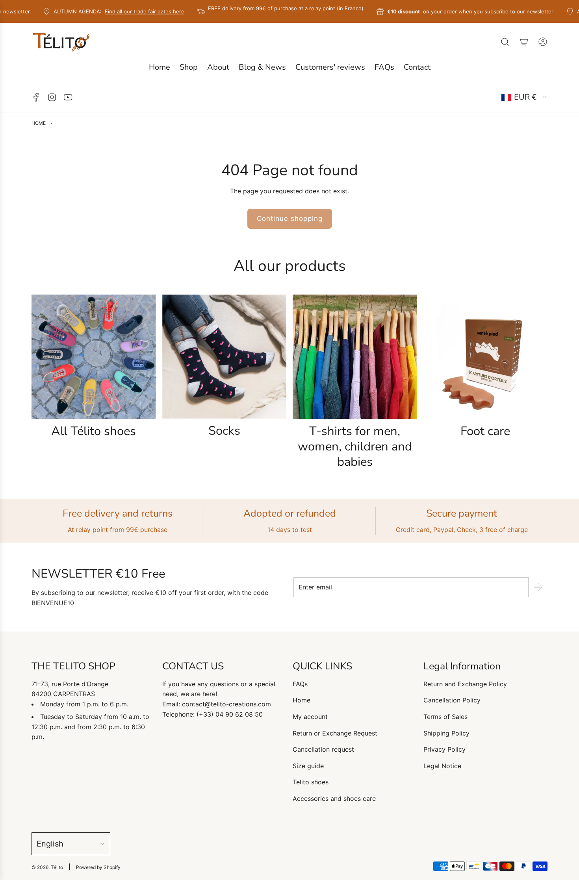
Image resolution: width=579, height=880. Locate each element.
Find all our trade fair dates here (132, 11)
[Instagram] (52, 97)
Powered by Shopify (98, 867)
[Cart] (523, 41)
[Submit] (538, 587)
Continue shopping (290, 218)
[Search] (504, 41)
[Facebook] (36, 97)
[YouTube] (67, 97)
